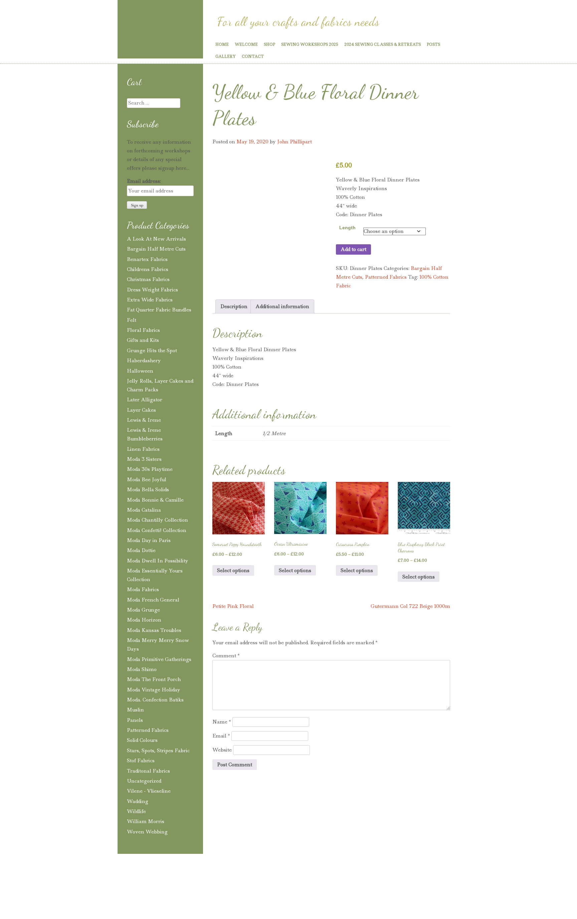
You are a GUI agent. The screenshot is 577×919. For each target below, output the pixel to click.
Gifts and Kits (143, 340)
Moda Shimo (142, 669)
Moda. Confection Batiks (155, 699)
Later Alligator (144, 399)
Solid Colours (142, 740)
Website (222, 750)
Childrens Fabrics (147, 269)
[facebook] (161, 45)
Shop (269, 44)
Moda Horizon (144, 620)
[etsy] (187, 46)
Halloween (140, 371)
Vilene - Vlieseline (149, 791)
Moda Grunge (143, 610)
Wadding (137, 801)
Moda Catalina (144, 510)
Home (222, 44)
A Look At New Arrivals (156, 239)
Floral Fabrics (143, 330)
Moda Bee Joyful (146, 479)
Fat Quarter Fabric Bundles (159, 309)
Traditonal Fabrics (148, 771)
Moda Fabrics (143, 589)
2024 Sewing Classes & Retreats (382, 44)
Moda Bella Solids (148, 489)
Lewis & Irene (144, 420)
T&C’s (128, 881)
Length (347, 227)
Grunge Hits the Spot (152, 350)
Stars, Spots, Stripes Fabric (158, 750)
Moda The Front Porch (154, 679)
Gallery (225, 56)
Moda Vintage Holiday (153, 689)
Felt (131, 320)
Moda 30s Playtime (150, 469)
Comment (226, 655)
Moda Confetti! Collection (156, 530)
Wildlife (136, 811)
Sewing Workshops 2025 (309, 44)
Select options (233, 570)
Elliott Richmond (388, 881)
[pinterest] (149, 45)
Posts (433, 44)
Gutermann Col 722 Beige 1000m (410, 606)
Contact (253, 56)
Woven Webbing (147, 831)
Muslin (135, 709)
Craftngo (160, 19)
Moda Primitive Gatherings (159, 659)
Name (221, 721)
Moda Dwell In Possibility (157, 560)
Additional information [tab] (282, 306)
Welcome (246, 44)
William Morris (145, 821)
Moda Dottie (141, 550)
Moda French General (153, 600)
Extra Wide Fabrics (150, 299)
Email (221, 736)
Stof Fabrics (141, 760)
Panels (135, 720)
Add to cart (353, 249)
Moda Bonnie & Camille (155, 500)
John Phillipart (294, 141)
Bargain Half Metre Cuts (156, 249)
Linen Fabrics (143, 449)
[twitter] (173, 45)
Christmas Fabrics (148, 279)
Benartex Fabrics (147, 259)
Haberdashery (144, 360)
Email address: (144, 181)
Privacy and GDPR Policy (174, 881)
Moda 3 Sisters (144, 459)
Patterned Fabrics (386, 277)
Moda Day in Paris (149, 540)
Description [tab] (233, 306)
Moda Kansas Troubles (154, 630)
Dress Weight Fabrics (152, 289)
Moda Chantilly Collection (157, 520)
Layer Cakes (141, 410)
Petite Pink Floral (233, 606)
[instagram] (137, 45)
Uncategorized (144, 781)
